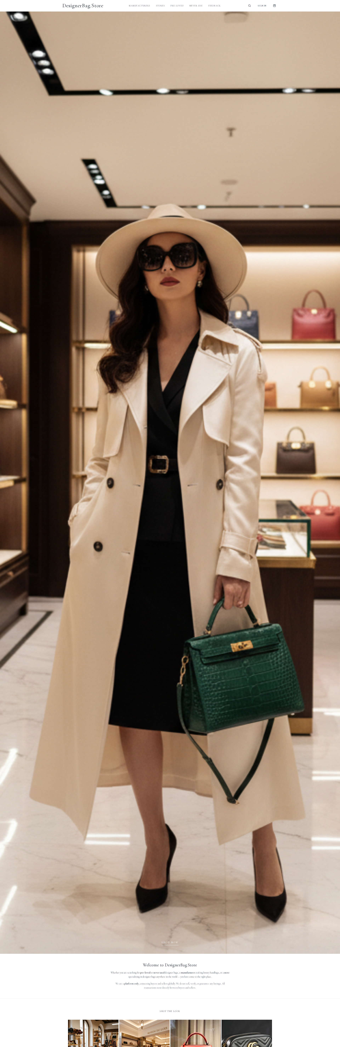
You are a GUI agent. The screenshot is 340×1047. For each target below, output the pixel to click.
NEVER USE (196, 5)
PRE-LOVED (177, 5)
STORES (160, 5)
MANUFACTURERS (139, 5)
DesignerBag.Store (82, 5)
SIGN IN (262, 5)
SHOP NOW (170, 942)
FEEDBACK (214, 5)
